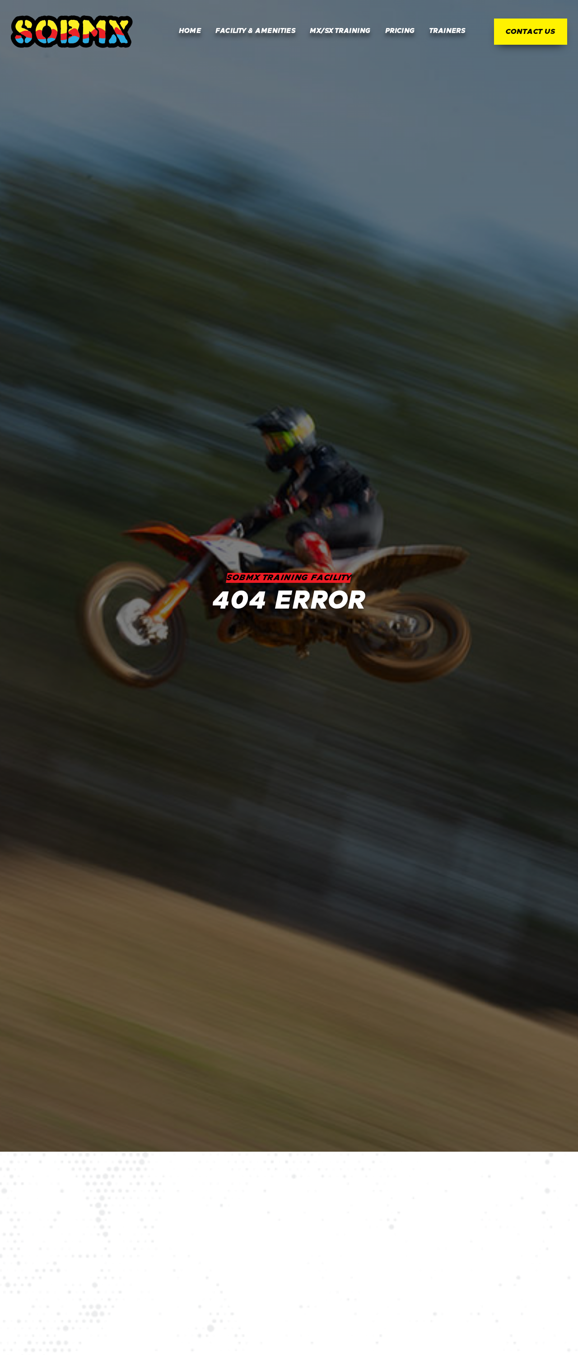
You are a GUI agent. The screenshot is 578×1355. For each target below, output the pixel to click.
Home (190, 31)
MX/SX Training (340, 31)
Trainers (447, 31)
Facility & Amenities (255, 31)
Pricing (400, 31)
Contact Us (530, 31)
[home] (72, 31)
